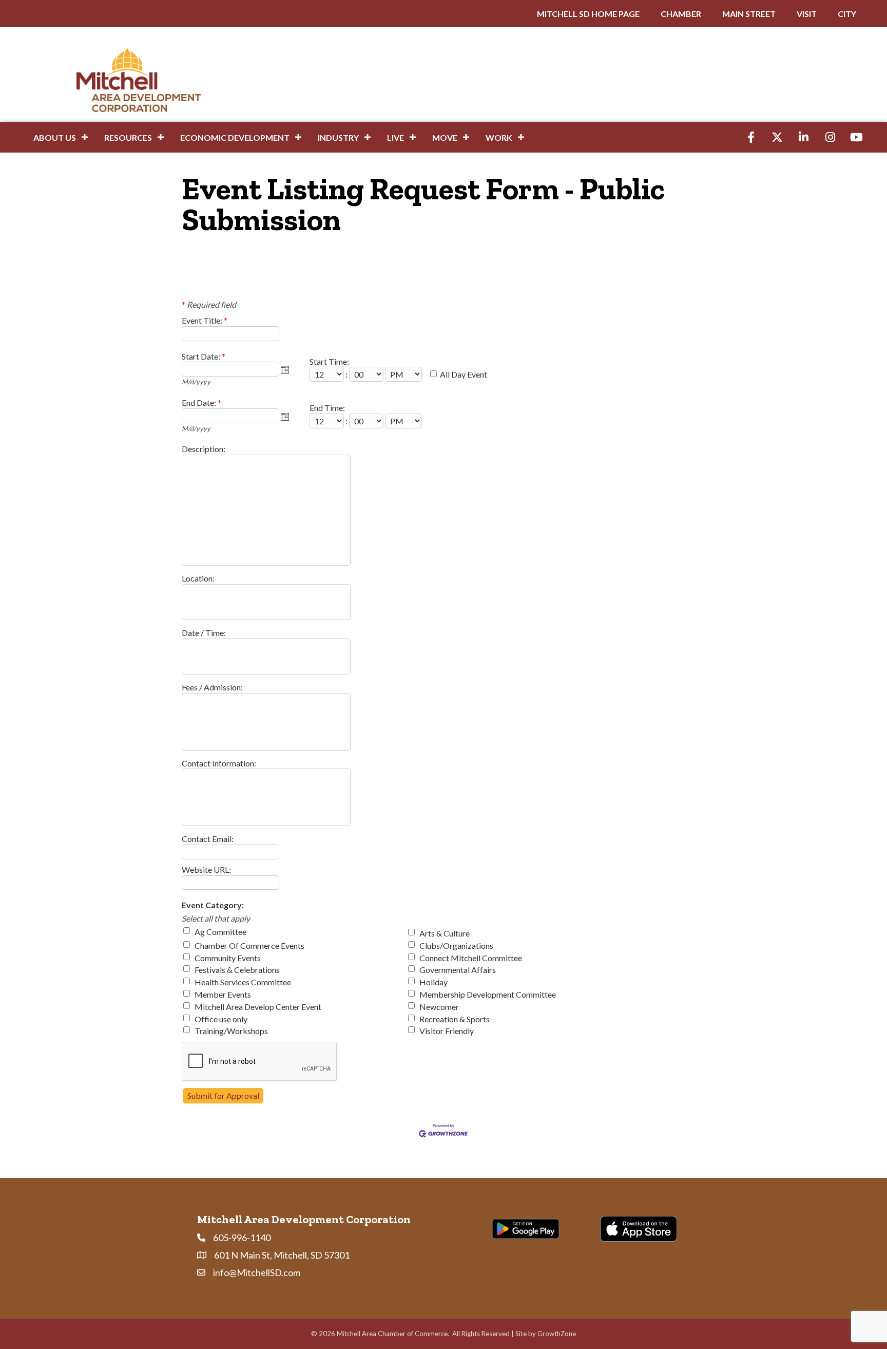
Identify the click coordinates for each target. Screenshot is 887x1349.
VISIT (807, 13)
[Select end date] (285, 417)
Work (499, 137)
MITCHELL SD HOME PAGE (588, 13)
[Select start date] (285, 370)
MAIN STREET (749, 13)
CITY (847, 13)
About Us (54, 137)
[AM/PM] (404, 374)
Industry (338, 137)
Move (444, 137)
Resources (128, 137)
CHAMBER (681, 13)
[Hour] (327, 374)
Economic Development (235, 137)
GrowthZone (556, 1333)
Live (395, 137)
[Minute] (367, 374)
